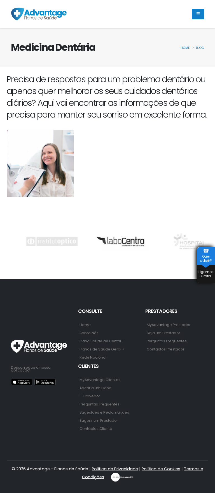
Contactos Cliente (96, 428)
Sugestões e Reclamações (104, 412)
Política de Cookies (161, 469)
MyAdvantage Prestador (169, 324)
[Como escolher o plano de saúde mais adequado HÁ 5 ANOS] (40, 163)
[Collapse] (198, 14)
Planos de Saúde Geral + (102, 349)
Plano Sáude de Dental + (102, 341)
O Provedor (90, 396)
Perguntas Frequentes (167, 341)
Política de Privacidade (115, 469)
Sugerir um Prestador (99, 420)
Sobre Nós (89, 333)
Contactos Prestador (165, 349)
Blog (200, 47)
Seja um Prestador (163, 333)
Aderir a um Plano (95, 388)
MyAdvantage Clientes (100, 379)
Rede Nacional (93, 357)
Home (185, 47)
